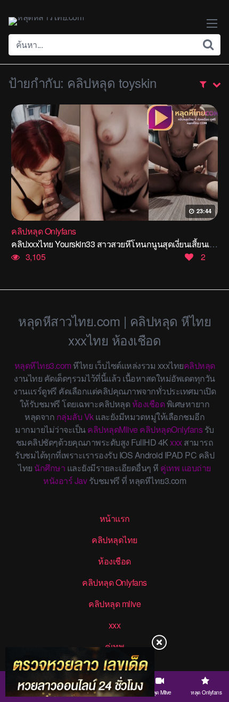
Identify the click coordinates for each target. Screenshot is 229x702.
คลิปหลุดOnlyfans (171, 429)
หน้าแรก (115, 518)
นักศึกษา (49, 468)
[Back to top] (210, 652)
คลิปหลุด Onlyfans (114, 582)
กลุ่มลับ (69, 416)
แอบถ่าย (196, 468)
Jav (81, 480)
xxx (176, 442)
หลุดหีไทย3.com (42, 365)
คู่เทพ (169, 468)
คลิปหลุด (199, 365)
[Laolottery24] (79, 672)
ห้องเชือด (148, 404)
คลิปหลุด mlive (114, 604)
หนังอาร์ (57, 480)
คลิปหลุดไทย (114, 540)
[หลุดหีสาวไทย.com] (46, 21)
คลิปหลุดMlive (112, 429)
